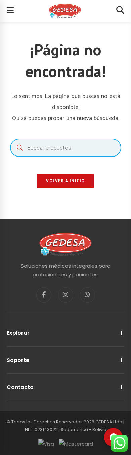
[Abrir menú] (10, 11)
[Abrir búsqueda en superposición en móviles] (66, 147)
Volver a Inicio (65, 181)
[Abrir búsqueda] (120, 11)
